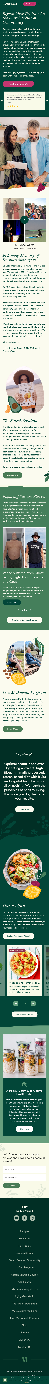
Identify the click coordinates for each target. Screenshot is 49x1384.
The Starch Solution (12, 427)
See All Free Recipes (24, 1009)
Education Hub (16, 1107)
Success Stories (24, 1247)
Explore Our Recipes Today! (18, 931)
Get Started (30, 4)
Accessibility (31, 1371)
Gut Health (24, 1276)
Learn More (12, 724)
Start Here (24, 1124)
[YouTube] (16, 1213)
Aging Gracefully (24, 1291)
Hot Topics (24, 1240)
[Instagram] (32, 1213)
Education (24, 1233)
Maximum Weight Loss (25, 1284)
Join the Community (18, 83)
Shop (24, 1320)
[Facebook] (24, 1213)
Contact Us (24, 1341)
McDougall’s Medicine (24, 1305)
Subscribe (11, 1180)
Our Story (24, 1334)
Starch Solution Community (21, 445)
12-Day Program (24, 1262)
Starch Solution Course (24, 1269)
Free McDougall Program (24, 1312)
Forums (24, 1327)
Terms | (16, 1371)
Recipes (24, 1226)
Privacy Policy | (23, 1371)
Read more (11, 597)
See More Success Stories (24, 614)
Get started (12, 475)
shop (34, 1110)
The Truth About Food (24, 1298)
